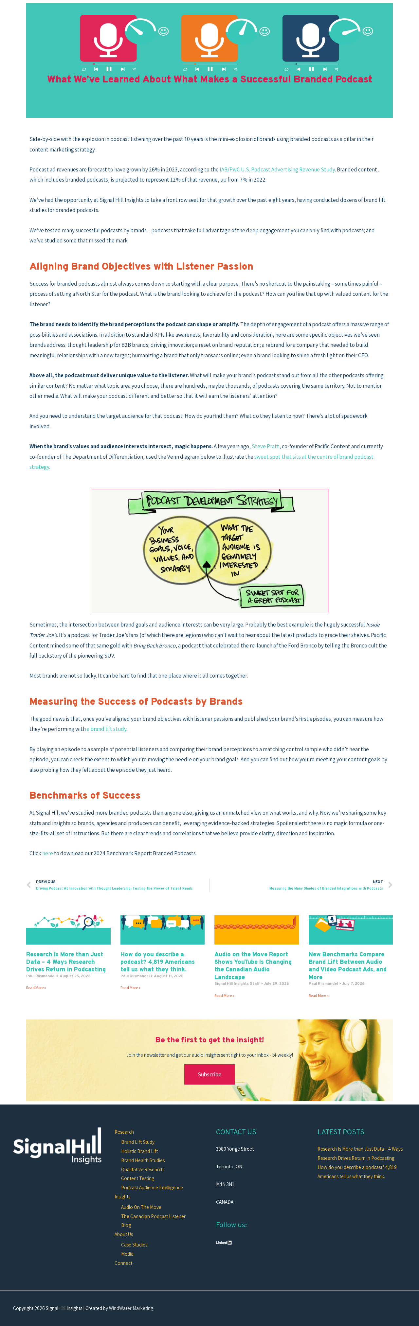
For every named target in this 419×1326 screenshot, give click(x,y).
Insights (122, 1196)
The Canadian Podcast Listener (153, 1216)
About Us (124, 1234)
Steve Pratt (265, 446)
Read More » (36, 987)
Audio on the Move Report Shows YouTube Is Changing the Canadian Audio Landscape (253, 966)
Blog (126, 1225)
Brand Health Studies (143, 1160)
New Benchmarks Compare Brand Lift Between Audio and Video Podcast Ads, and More (348, 966)
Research (124, 1132)
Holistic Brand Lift (139, 1151)
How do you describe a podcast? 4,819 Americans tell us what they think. (157, 962)
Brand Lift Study (138, 1142)
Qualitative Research (142, 1169)
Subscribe (209, 1074)
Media (127, 1254)
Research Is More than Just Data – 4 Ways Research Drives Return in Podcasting (66, 962)
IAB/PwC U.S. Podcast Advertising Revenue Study (277, 169)
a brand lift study (106, 729)
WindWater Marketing (131, 1308)
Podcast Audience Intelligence (152, 1187)
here (47, 853)
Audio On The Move (141, 1207)
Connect (123, 1263)
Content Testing (137, 1178)
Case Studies (134, 1245)
